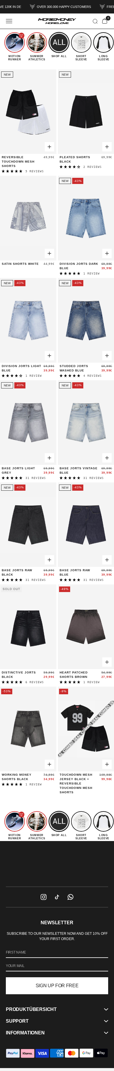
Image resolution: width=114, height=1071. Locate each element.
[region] (57, 863)
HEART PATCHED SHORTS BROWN (74, 674)
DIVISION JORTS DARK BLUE (79, 266)
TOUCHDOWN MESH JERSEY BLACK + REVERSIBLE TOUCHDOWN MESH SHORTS (76, 783)
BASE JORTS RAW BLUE (75, 572)
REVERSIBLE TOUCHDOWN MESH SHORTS (18, 162)
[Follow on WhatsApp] (70, 897)
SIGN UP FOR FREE (57, 985)
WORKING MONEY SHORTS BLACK (17, 777)
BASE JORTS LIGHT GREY (18, 470)
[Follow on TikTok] (57, 897)
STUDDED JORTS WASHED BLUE (74, 368)
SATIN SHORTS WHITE (20, 263)
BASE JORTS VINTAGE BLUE (79, 470)
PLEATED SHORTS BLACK (75, 159)
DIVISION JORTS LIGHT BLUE (21, 368)
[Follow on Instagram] (43, 897)
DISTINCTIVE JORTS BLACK (19, 674)
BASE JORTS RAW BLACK (17, 572)
